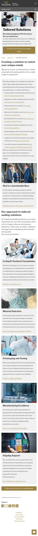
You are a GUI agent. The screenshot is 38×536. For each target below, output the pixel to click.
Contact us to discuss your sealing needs (19, 50)
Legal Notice (19, 512)
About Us (10, 57)
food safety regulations (11, 128)
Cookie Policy (19, 518)
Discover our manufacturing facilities (15, 428)
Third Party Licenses (19, 521)
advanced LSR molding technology (15, 134)
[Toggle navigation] (35, 3)
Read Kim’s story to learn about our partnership (18, 206)
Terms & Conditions (19, 516)
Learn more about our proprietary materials (17, 331)
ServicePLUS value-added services (14, 481)
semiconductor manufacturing (14, 102)
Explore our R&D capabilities (12, 378)
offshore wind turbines (21, 141)
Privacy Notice (19, 514)
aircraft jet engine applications (14, 96)
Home (3, 57)
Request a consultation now (12, 284)
